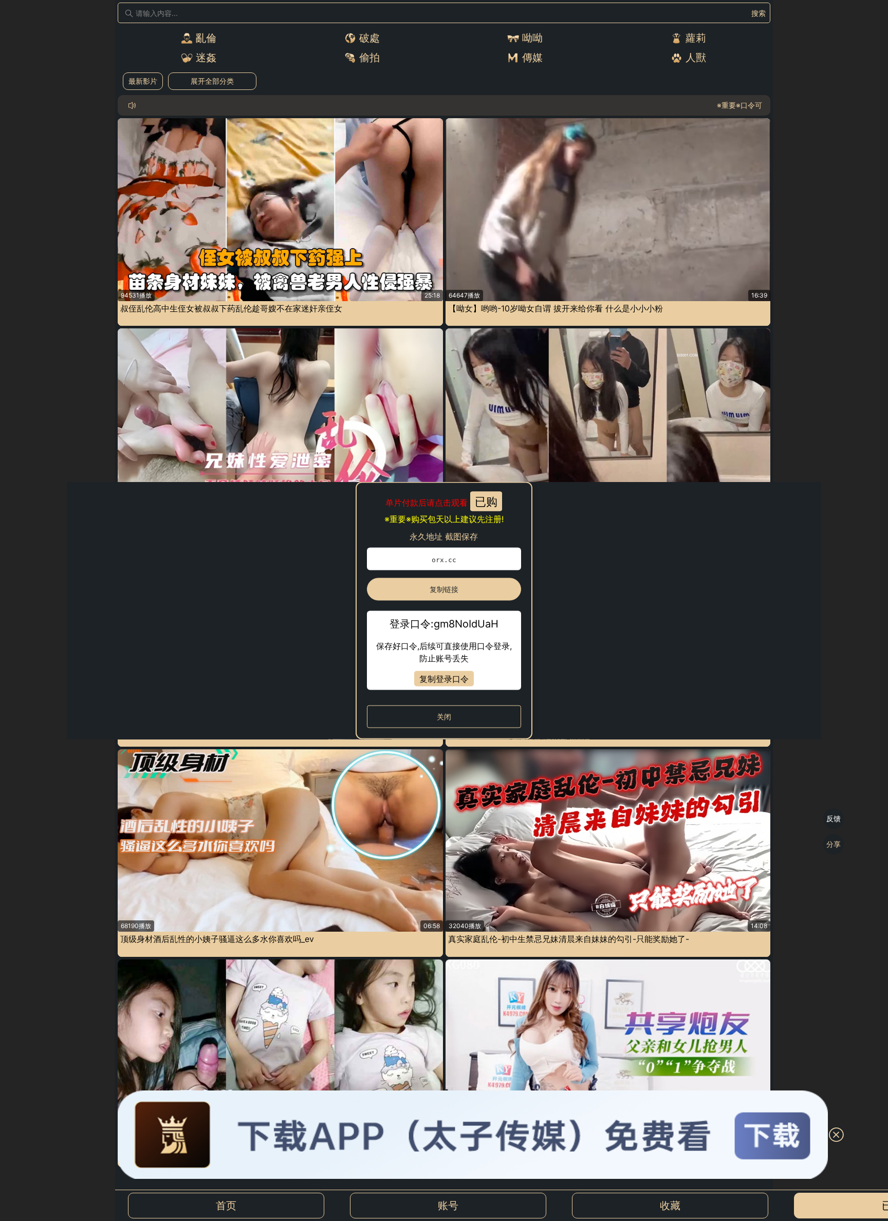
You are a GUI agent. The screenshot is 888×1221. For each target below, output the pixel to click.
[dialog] (444, 610)
